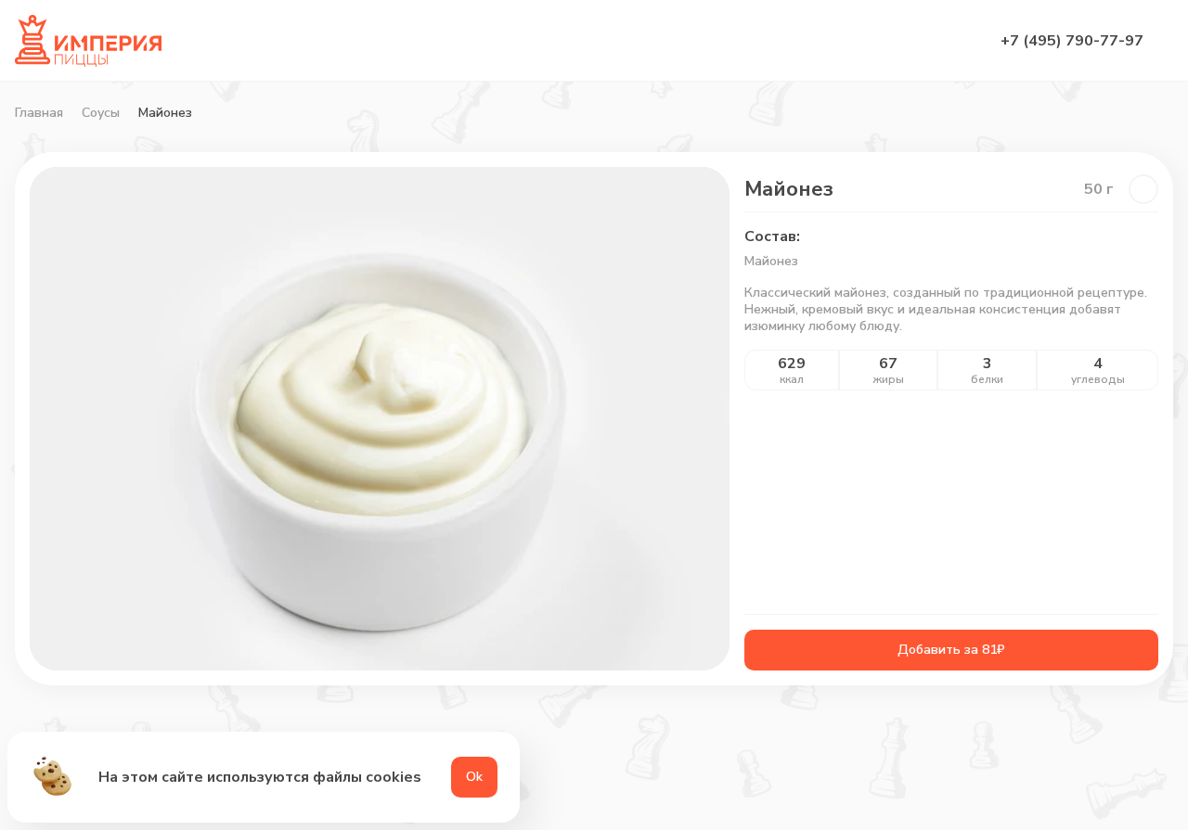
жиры (888, 379)
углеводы (1098, 379)
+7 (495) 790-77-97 (1072, 41)
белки (987, 379)
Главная (39, 113)
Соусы (101, 113)
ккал (792, 379)
